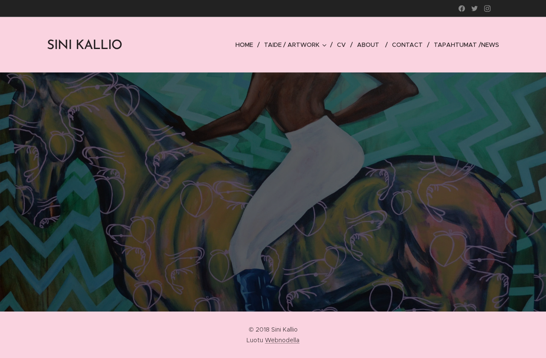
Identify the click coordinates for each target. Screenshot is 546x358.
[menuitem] (246, 44)
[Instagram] (487, 8)
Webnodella (282, 340)
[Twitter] (474, 8)
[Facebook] (461, 8)
